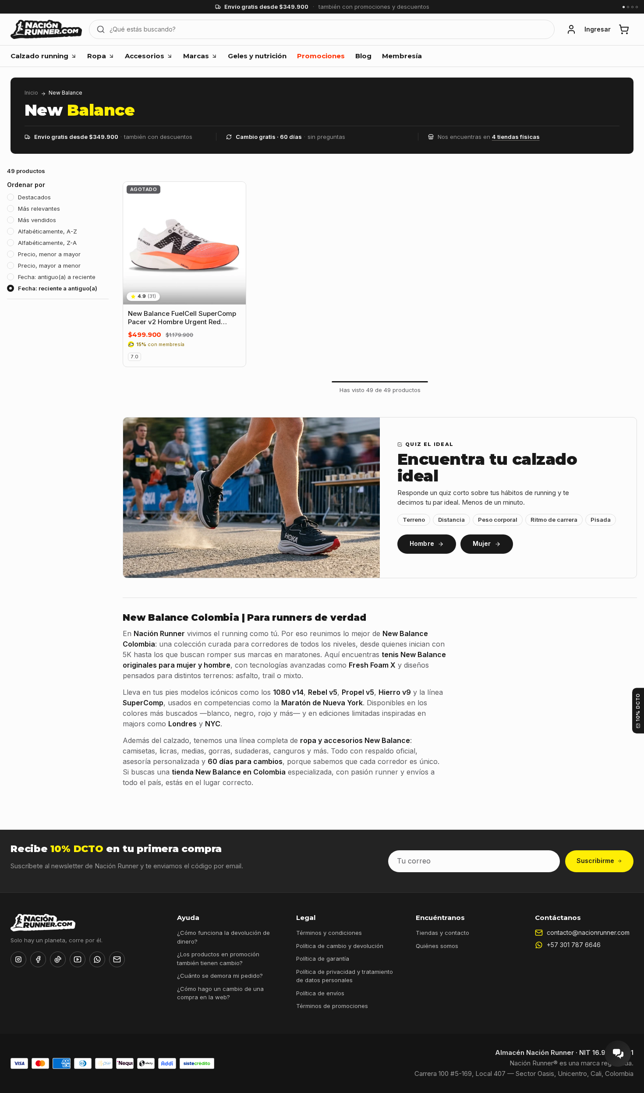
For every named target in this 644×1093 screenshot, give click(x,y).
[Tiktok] (58, 959)
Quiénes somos (437, 945)
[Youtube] (77, 959)
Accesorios (144, 56)
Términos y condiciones (329, 932)
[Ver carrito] (623, 29)
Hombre (422, 543)
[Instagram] (18, 959)
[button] (571, 29)
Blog (363, 56)
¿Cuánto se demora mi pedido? (220, 975)
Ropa (96, 56)
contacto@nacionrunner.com (588, 932)
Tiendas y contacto (442, 932)
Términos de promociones (332, 1005)
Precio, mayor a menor (49, 265)
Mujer (482, 543)
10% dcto (638, 707)
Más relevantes (39, 208)
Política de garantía (322, 958)
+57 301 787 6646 (574, 944)
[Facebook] (38, 959)
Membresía (402, 56)
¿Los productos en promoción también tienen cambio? (218, 958)
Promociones (321, 56)
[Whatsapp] (97, 959)
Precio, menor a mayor (49, 254)
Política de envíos (320, 993)
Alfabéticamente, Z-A (47, 242)
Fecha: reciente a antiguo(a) (57, 288)
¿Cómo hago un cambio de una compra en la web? (220, 993)
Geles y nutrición (257, 56)
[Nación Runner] (46, 29)
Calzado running (39, 56)
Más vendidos (37, 219)
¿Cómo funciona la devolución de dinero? (223, 937)
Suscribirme (595, 860)
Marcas (196, 56)
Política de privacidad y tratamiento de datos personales (344, 976)
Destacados (34, 197)
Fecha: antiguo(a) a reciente (57, 276)
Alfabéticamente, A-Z (47, 231)
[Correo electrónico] (117, 959)
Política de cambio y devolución (339, 945)
